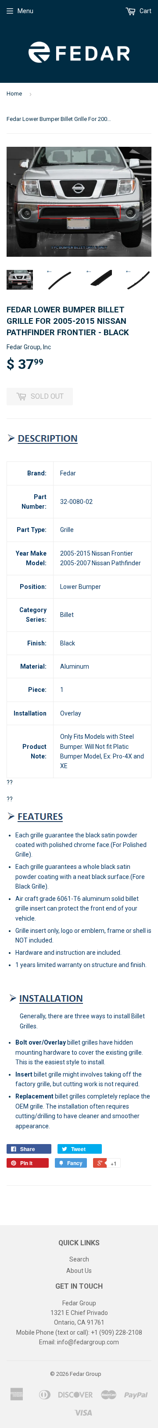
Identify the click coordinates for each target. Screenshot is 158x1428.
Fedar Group (85, 1374)
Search (79, 1259)
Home (14, 93)
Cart (144, 10)
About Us (79, 1270)
